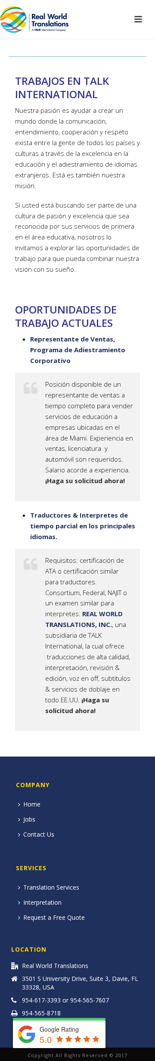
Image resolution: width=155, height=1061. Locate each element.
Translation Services (51, 887)
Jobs (29, 819)
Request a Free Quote (54, 917)
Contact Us (38, 834)
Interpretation (42, 902)
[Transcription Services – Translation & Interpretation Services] (34, 19)
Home (31, 804)
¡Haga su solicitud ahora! (85, 480)
